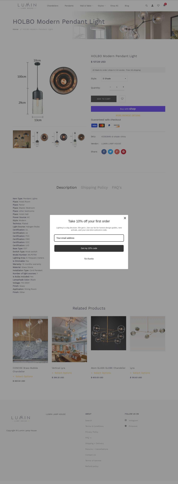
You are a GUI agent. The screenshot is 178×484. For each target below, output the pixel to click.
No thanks (89, 259)
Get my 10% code (89, 248)
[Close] (125, 218)
